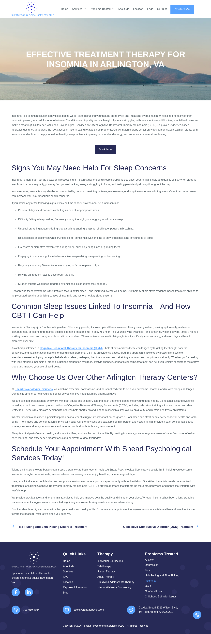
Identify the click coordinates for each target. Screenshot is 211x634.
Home (64, 9)
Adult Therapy (105, 576)
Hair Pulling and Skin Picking (162, 575)
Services (77, 9)
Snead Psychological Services (34, 389)
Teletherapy (104, 566)
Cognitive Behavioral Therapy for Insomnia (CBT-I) (71, 348)
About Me (123, 9)
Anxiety (149, 559)
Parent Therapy (106, 571)
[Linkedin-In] (29, 592)
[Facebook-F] (16, 592)
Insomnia (150, 580)
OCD (148, 586)
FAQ (65, 576)
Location (138, 9)
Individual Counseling (110, 561)
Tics (147, 570)
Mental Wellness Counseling (114, 587)
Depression (151, 565)
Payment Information (75, 587)
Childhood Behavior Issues (161, 596)
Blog (65, 592)
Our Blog (162, 9)
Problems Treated (100, 9)
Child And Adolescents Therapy (115, 582)
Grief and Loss (153, 591)
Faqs (150, 9)
